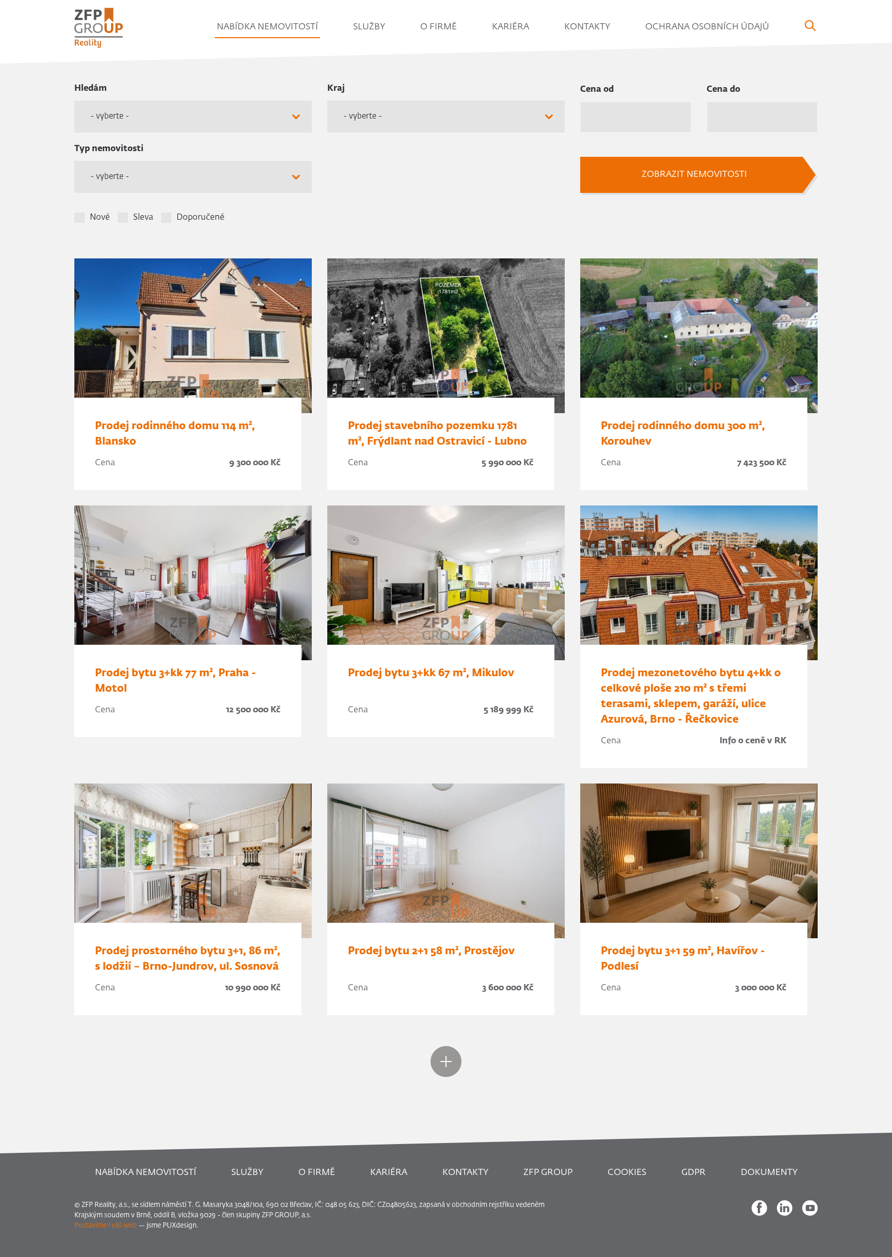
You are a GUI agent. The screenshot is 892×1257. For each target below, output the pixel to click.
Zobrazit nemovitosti (694, 174)
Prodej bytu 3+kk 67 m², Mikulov (431, 673)
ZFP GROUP (547, 1172)
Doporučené (201, 218)
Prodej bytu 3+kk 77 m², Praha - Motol (175, 681)
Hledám (90, 89)
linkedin (784, 1208)
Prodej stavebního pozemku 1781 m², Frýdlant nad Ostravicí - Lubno (437, 434)
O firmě (438, 27)
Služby (369, 27)
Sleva (143, 218)
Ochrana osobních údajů (707, 27)
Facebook (759, 1208)
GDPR (693, 1172)
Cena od (597, 90)
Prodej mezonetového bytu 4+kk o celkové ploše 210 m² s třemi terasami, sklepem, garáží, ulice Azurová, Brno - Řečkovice (691, 696)
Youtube (810, 1208)
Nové (100, 218)
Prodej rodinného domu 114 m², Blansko (175, 434)
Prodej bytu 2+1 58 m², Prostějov (431, 951)
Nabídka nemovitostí (267, 27)
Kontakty (587, 27)
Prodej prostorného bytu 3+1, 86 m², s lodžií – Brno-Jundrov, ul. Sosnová (187, 959)
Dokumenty (769, 1172)
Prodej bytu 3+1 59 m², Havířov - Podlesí (683, 959)
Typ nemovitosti (109, 149)
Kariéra (510, 27)
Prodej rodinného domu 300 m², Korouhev (683, 434)
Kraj (336, 89)
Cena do (723, 90)
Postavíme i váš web (105, 1225)
